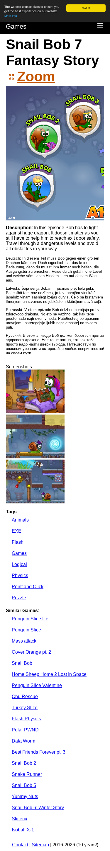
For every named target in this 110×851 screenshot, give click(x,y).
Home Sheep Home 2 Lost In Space (49, 674)
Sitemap (40, 844)
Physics (20, 575)
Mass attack (24, 640)
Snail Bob (22, 663)
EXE (16, 531)
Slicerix (19, 818)
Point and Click (27, 586)
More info (10, 15)
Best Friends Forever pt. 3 (38, 752)
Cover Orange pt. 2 (31, 652)
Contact (20, 844)
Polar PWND (25, 729)
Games (16, 26)
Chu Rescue (25, 696)
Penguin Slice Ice (30, 618)
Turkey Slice (25, 707)
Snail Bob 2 (24, 763)
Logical (19, 564)
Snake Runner (27, 774)
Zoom (36, 76)
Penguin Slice (26, 629)
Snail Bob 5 (24, 785)
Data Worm (23, 740)
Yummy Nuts (25, 796)
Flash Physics (26, 718)
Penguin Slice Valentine (37, 685)
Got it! (86, 8)
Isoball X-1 (23, 829)
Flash (17, 542)
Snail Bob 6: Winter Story (38, 807)
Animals (20, 519)
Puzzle (19, 597)
